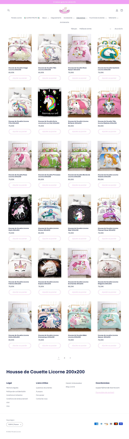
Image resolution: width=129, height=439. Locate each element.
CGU (8, 406)
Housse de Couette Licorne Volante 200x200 (108, 175)
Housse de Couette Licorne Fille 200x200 (19, 122)
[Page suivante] (70, 358)
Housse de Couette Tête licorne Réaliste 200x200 (107, 122)
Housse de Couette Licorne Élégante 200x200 (108, 282)
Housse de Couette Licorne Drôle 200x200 (19, 336)
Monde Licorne (16, 431)
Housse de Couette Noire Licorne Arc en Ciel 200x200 (48, 122)
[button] (8, 10)
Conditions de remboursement (17, 399)
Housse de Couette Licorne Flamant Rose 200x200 (108, 229)
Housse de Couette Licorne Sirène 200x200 (48, 229)
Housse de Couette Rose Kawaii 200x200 (77, 68)
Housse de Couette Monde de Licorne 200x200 (79, 175)
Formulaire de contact (105, 392)
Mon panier (40, 395)
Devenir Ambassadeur (74, 383)
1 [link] (58, 358)
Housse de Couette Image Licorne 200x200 (18, 68)
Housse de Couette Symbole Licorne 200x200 (108, 68)
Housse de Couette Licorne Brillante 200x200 (78, 122)
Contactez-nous (41, 399)
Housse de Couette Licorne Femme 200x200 (19, 282)
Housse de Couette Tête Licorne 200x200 (47, 68)
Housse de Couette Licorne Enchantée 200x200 (78, 282)
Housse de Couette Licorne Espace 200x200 (48, 282)
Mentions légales (12, 388)
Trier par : (74, 29)
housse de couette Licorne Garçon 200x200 (108, 336)
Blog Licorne (70, 387)
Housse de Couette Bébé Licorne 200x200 (77, 336)
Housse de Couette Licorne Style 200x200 (19, 229)
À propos (39, 391)
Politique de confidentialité (15, 391)
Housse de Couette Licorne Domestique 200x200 (48, 336)
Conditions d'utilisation (14, 395)
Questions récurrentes (44, 388)
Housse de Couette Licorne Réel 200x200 (78, 229)
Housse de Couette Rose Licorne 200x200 (18, 175)
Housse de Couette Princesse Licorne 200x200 (49, 175)
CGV (8, 402)
